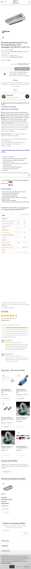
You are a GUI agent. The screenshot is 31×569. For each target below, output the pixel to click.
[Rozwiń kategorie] (2, 2)
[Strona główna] (15, 2)
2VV (8, 53)
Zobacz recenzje (24, 51)
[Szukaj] (5, 2)
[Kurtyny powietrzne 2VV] (10, 183)
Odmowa (18, 566)
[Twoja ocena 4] (17, 52)
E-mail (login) (5, 530)
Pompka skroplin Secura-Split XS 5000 (22, 447)
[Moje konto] (29, 2)
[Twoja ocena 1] (11, 52)
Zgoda (12, 566)
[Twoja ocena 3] (15, 52)
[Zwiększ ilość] (3, 69)
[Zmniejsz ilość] (9, 69)
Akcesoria (5, 370)
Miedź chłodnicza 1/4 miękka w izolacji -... (22, 418)
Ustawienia (26, 566)
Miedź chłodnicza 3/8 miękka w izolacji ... (7, 447)
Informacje (5, 541)
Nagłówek (4, 546)
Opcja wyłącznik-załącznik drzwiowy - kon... (7, 391)
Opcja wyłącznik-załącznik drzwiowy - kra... (22, 391)
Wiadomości (5, 551)
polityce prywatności (6, 563)
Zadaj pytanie (6, 471)
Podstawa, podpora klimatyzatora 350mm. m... (7, 419)
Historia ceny (5, 60)
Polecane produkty (17, 370)
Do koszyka (6, 398)
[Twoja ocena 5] (19, 52)
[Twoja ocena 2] (13, 52)
